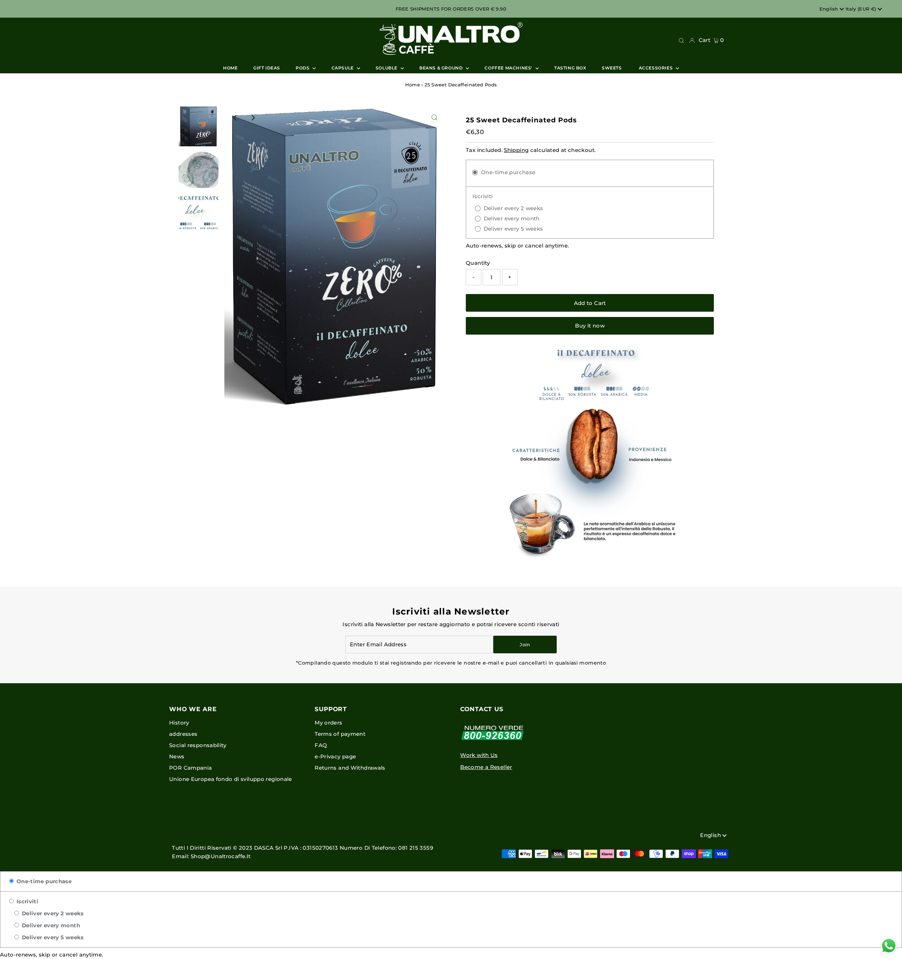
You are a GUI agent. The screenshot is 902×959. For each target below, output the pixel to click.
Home (412, 84)
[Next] (252, 118)
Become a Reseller (486, 767)
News (177, 756)
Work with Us (479, 755)
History (179, 722)
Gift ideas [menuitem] (266, 68)
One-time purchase (43, 881)
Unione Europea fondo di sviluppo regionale (230, 779)
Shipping (516, 150)
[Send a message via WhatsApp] (888, 945)
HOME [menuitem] (230, 68)
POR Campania (190, 767)
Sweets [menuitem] (612, 68)
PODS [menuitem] (303, 68)
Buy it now (590, 325)
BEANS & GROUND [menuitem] (441, 68)
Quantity (478, 262)
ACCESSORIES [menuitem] (656, 68)
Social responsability (197, 745)
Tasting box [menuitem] (570, 68)
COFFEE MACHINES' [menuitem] (508, 68)
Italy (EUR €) (862, 9)
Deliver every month (50, 925)
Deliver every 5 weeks (52, 937)
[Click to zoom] (434, 118)
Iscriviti (26, 901)
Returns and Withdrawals (350, 767)
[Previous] (235, 118)
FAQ (321, 745)
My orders (328, 722)
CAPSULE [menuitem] (343, 68)
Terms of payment (340, 734)
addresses (183, 734)
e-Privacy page (335, 756)
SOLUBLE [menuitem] (387, 68)
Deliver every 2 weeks (52, 913)
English (830, 9)
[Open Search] (681, 40)
